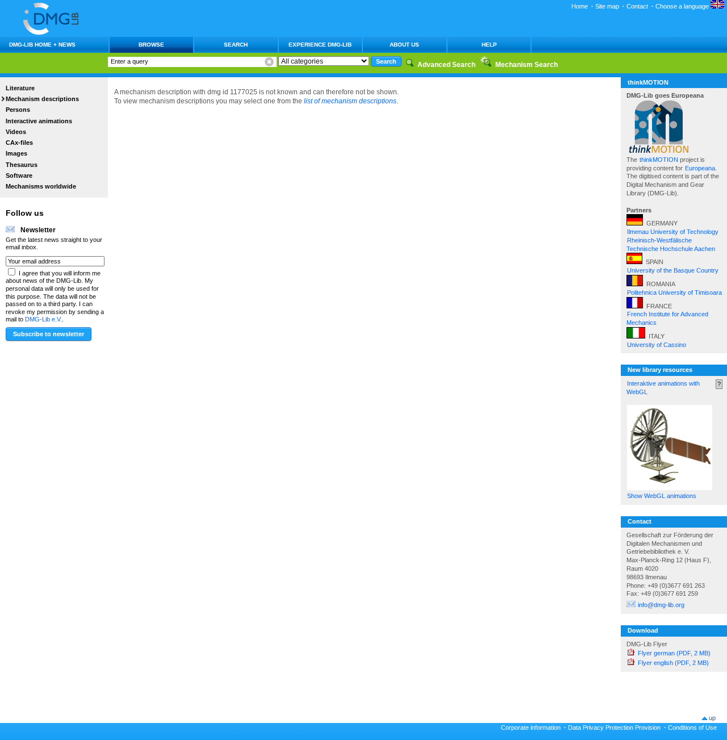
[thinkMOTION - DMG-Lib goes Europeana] (659, 151)
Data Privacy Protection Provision (614, 727)
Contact (637, 6)
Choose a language (683, 6)
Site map (607, 6)
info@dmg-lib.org (661, 604)
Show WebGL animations (661, 495)
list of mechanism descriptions (350, 101)
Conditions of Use (692, 727)
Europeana (700, 168)
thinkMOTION (660, 159)
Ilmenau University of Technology (672, 231)
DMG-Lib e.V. (43, 319)
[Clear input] (269, 61)
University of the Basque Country (672, 270)
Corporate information (531, 727)
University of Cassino (656, 344)
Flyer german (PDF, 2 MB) (674, 653)
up (712, 717)
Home (579, 6)
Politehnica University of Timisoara (674, 292)
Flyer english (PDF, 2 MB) (673, 662)
